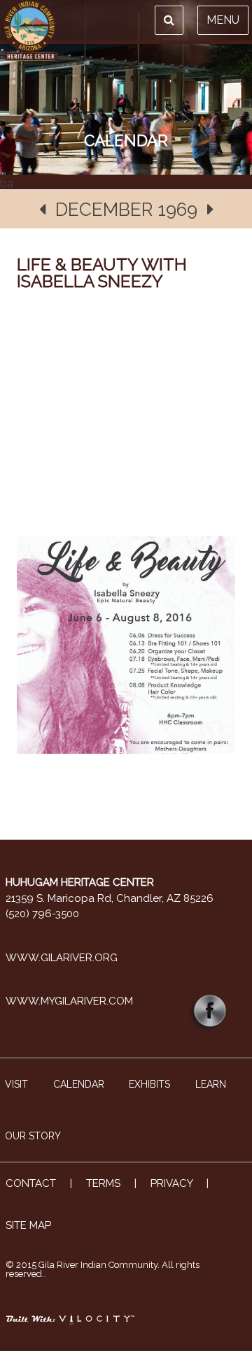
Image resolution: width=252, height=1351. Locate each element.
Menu (222, 20)
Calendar (78, 1084)
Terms (103, 1183)
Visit (16, 1084)
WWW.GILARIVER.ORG (62, 957)
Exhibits (149, 1084)
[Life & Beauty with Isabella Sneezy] (126, 677)
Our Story (33, 1135)
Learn (210, 1084)
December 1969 (126, 209)
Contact (31, 1183)
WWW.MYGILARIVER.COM (69, 1001)
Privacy (171, 1183)
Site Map (28, 1225)
